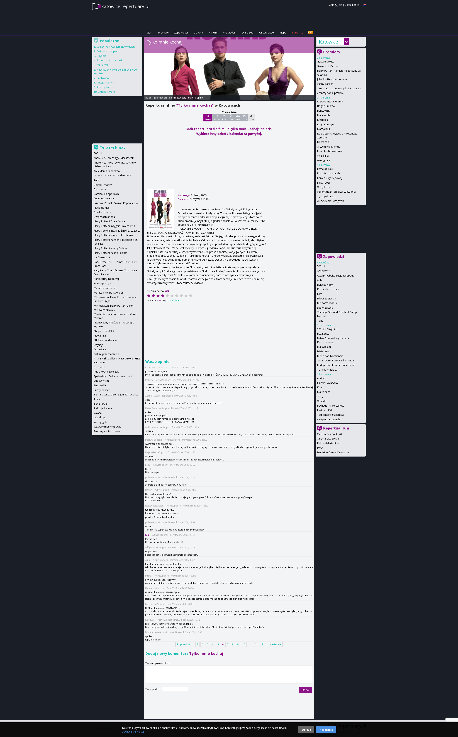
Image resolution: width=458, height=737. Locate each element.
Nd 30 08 (208, 117)
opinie (200, 97)
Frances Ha (323, 115)
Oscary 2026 (266, 32)
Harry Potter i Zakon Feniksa (110, 253)
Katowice (328, 42)
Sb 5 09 (251, 117)
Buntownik (323, 110)
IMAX (320, 447)
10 (243, 644)
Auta (320, 280)
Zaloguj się (335, 4)
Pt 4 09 (244, 117)
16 (255, 644)
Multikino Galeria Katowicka (333, 452)
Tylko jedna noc (326, 196)
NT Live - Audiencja (105, 340)
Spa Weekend (325, 307)
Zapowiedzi (181, 32)
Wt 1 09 (224, 117)
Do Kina (198, 32)
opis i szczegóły (177, 97)
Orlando (322, 401)
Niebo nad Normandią (330, 356)
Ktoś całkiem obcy (328, 289)
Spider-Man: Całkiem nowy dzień (115, 46)
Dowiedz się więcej (133, 731)
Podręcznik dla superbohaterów (336, 365)
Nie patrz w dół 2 (327, 303)
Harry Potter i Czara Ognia (109, 221)
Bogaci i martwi (326, 106)
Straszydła (102, 87)
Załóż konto (352, 4)
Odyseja (101, 55)
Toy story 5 (100, 403)
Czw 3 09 (237, 117)
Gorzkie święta (325, 61)
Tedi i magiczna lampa (330, 414)
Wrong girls (323, 160)
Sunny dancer (325, 83)
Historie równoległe (328, 173)
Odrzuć (306, 729)
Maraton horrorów (105, 288)
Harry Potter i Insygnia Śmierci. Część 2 (117, 230)
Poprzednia (183, 644)
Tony (320, 320)
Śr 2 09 (230, 117)
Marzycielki (323, 129)
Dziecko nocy (325, 284)
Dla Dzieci (248, 32)
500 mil (321, 266)
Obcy (320, 396)
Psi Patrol (102, 65)
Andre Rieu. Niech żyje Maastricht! (114, 158)
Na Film (213, 32)
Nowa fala (323, 142)
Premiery (163, 32)
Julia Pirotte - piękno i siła (332, 79)
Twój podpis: (153, 689)
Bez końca (323, 333)
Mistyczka (323, 351)
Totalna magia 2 (327, 369)
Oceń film (174, 300)
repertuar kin (160, 97)
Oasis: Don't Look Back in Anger (336, 360)
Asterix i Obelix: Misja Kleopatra (336, 275)
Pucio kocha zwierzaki (329, 151)
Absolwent (323, 271)
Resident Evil (324, 410)
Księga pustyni (325, 124)
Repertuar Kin (336, 428)
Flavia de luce (325, 169)
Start (149, 32)
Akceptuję (326, 729)
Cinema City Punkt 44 (329, 434)
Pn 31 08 (216, 117)
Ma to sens (323, 391)
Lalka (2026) (324, 182)
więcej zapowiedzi (329, 419)
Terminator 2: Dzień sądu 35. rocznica (339, 88)
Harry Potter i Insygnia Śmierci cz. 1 (114, 226)
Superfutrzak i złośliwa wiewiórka (336, 191)
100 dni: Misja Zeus (328, 329)
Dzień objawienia (104, 198)
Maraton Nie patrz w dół (108, 292)
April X (320, 378)
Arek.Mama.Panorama (330, 101)
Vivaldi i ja (323, 155)
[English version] (365, 5)
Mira (319, 294)
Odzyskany (323, 187)
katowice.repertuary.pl (125, 6)
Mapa (282, 32)
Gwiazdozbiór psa (327, 66)
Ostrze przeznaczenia (106, 354)
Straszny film (101, 380)
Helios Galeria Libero (329, 443)
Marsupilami (324, 346)
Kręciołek (322, 119)
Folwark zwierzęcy (327, 382)
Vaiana (98, 413)
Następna (275, 644)
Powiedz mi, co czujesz (330, 405)
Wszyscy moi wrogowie (330, 201)
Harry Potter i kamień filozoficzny (113, 235)
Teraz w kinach (114, 147)
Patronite (297, 32)
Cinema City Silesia (328, 438)
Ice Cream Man (102, 257)
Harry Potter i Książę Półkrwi (110, 248)
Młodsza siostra (326, 298)
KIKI (147, 534)
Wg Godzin (229, 32)
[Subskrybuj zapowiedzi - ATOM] (310, 32)
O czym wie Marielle (328, 146)
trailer (191, 97)
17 (261, 644)
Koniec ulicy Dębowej (329, 178)
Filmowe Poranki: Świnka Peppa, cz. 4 (115, 203)
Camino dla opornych (106, 194)
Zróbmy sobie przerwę (330, 93)
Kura (319, 387)
